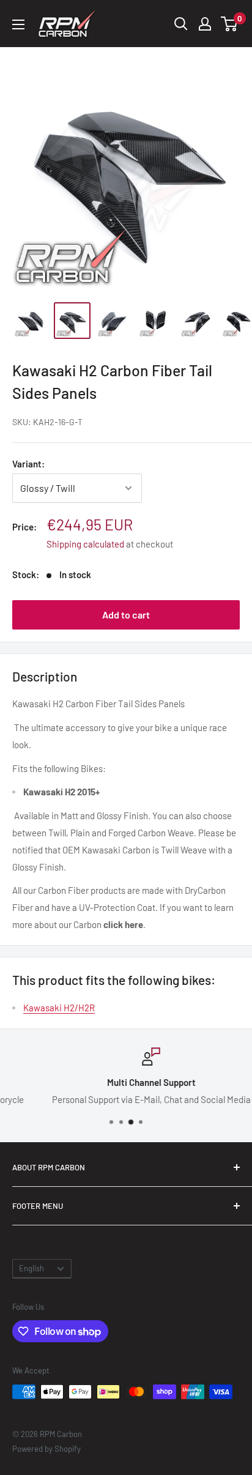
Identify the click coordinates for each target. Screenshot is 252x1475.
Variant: (28, 463)
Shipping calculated (85, 543)
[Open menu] (18, 24)
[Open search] (181, 24)
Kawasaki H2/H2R (59, 1007)
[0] (229, 24)
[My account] (205, 24)
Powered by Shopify (46, 1449)
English (31, 1268)
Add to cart (126, 614)
